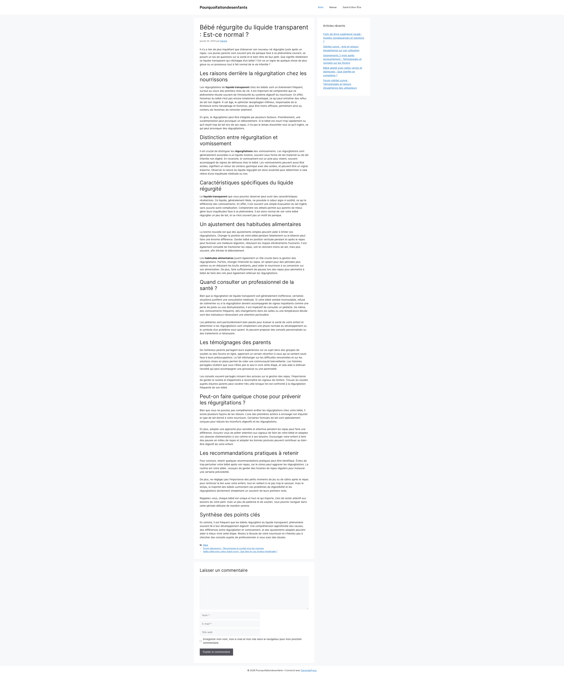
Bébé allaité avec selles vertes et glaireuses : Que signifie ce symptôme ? (342, 71)
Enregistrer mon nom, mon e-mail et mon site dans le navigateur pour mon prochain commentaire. (252, 641)
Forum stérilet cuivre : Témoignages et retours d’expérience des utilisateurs (340, 84)
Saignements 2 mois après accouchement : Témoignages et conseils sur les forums (342, 59)
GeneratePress (309, 670)
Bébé (320, 7)
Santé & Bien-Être (352, 7)
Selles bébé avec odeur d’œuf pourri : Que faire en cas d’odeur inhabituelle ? (240, 551)
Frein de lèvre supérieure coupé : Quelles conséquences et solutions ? (343, 38)
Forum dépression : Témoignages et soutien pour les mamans (233, 548)
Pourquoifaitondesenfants (223, 7)
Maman (333, 7)
